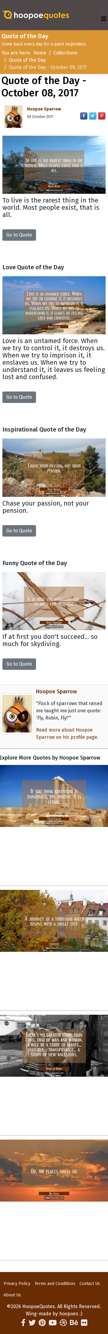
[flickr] (84, 1323)
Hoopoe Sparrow (44, 109)
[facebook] (23, 1323)
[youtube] (53, 1323)
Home (39, 53)
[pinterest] (42, 1323)
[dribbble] (63, 1323)
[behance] (74, 1323)
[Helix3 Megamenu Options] (103, 19)
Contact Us (90, 1283)
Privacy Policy (17, 1283)
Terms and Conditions (54, 1283)
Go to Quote (19, 235)
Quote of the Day (27, 60)
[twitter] (32, 1323)
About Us (12, 1295)
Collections (65, 53)
